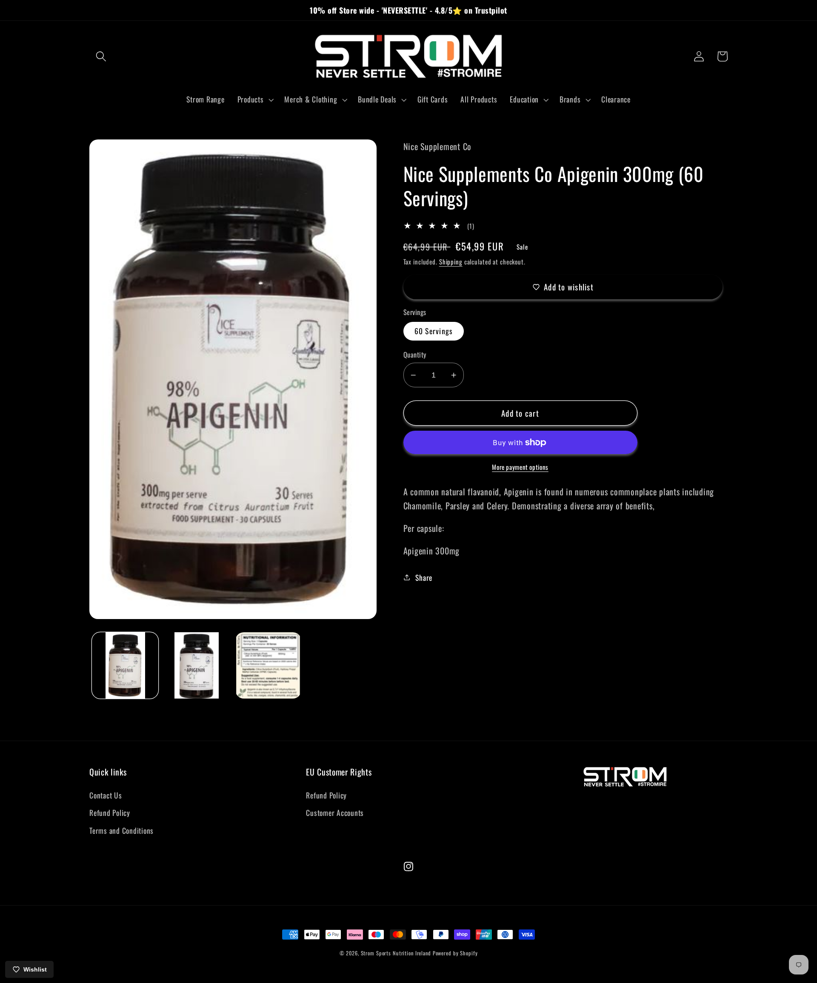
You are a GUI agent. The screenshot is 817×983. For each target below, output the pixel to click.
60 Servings (433, 330)
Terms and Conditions (121, 830)
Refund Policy (109, 812)
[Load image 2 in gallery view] (196, 665)
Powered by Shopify (455, 953)
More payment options (520, 467)
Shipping (451, 261)
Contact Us (105, 795)
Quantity (414, 355)
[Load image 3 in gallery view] (268, 665)
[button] (101, 56)
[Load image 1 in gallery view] (125, 665)
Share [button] (423, 577)
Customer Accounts (335, 812)
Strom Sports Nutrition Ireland (396, 953)
